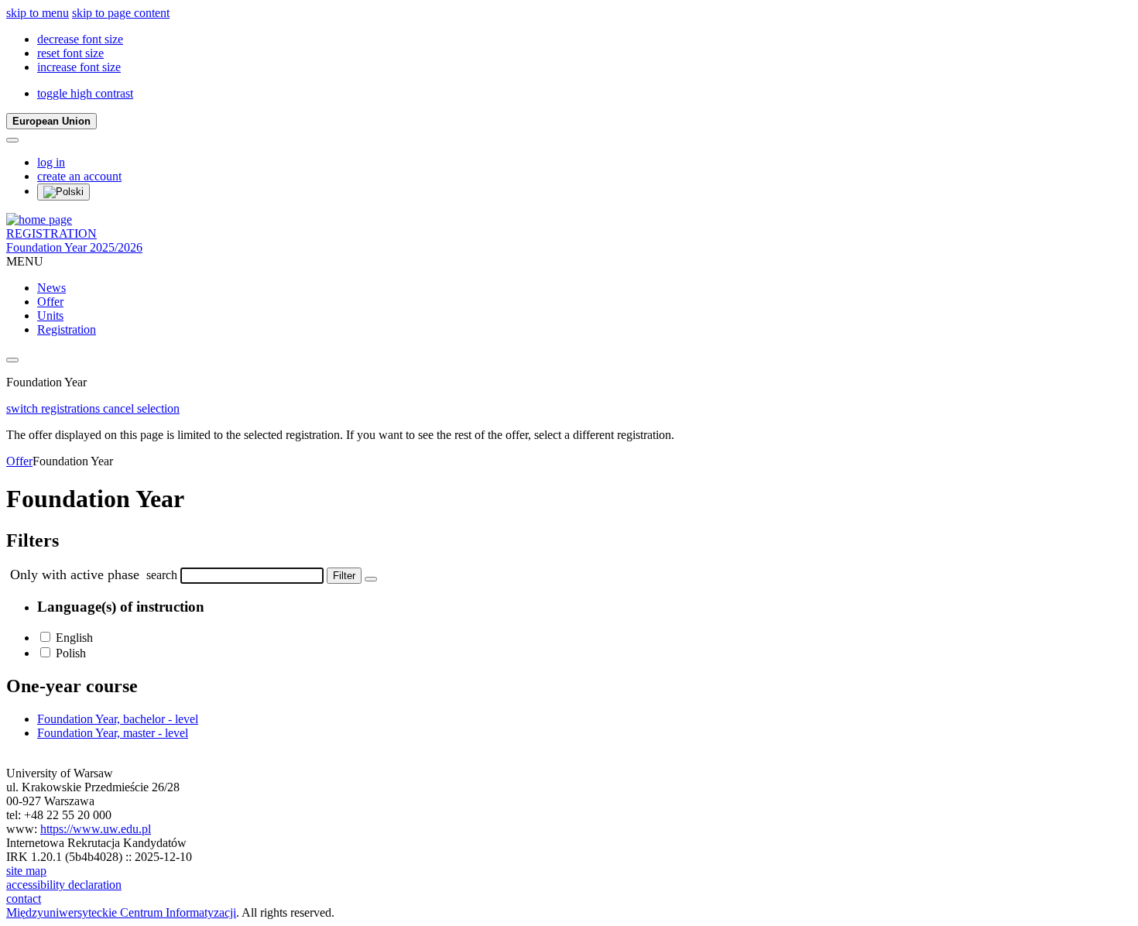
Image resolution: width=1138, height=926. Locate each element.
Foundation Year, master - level (112, 732)
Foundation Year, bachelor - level (117, 718)
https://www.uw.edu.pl (95, 828)
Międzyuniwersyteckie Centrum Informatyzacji (121, 912)
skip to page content (121, 12)
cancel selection (141, 408)
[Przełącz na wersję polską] (63, 192)
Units (50, 315)
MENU (24, 261)
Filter (344, 575)
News (51, 287)
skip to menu (37, 12)
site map (26, 870)
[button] (80, 39)
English (74, 637)
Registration (66, 329)
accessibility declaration (64, 884)
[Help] (12, 140)
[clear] (371, 579)
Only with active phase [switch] (74, 574)
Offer (50, 301)
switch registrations (54, 408)
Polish (71, 653)
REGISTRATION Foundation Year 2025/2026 (74, 240)
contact (23, 898)
